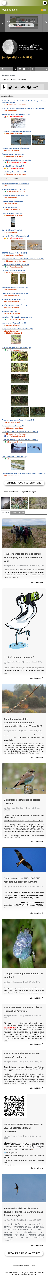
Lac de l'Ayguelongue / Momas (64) (14, 172)
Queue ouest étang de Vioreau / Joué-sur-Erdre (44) (20, 440)
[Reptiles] (23, 87)
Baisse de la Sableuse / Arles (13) (13, 189)
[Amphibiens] (29, 87)
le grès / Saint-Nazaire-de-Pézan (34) (14, 305)
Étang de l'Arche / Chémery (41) (13, 154)
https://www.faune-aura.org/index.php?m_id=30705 (23, 821)
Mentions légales (18, 1265)
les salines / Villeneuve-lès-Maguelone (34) (17, 317)
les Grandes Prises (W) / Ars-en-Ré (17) (16, 114)
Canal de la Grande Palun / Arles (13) (15, 195)
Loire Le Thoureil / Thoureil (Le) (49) (14, 457)
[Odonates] (35, 87)
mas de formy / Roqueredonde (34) (14, 323)
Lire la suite (35, 582)
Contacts (26, 1265)
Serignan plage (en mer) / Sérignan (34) (15, 148)
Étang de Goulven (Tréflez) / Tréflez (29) (15, 265)
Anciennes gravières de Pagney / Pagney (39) (18, 420)
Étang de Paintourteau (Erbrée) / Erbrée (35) (17, 329)
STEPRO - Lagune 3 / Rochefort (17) (14, 253)
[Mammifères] (10, 87)
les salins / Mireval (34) (10, 311)
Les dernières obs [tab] (8, 75)
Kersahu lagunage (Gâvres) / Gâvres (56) (16, 160)
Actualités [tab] (5, 512)
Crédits (33, 1265)
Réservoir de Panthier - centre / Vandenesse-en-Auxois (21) (23, 259)
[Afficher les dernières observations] (13, 79)
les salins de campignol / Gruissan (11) (15, 184)
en (44, 9)
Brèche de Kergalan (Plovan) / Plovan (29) (16, 131)
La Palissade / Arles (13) (10, 207)
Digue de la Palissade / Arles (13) (13, 201)
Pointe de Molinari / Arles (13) (12, 213)
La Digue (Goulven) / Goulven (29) (13, 271)
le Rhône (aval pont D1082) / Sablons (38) (16, 348)
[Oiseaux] (4, 87)
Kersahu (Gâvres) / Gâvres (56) (13, 166)
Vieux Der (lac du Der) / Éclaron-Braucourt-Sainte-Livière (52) (23, 474)
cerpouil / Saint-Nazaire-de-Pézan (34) (15, 293)
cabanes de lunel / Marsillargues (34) (15, 287)
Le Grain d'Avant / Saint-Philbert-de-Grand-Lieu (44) (20, 432)
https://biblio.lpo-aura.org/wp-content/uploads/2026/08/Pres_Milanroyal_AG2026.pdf (24, 904)
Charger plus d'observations (24, 483)
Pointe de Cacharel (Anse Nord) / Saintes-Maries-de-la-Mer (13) (24, 108)
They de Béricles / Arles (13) (12, 230)
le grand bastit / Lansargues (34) (13, 299)
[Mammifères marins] (16, 87)
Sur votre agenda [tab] (17, 512)
